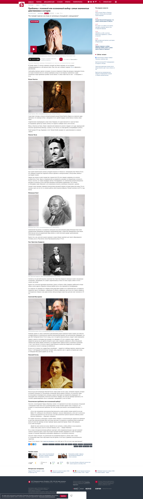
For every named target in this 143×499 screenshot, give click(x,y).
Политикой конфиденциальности (47, 496)
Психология (45, 444)
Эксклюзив (51, 13)
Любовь (62, 444)
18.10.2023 (30, 13)
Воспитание (80, 444)
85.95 (53, 462)
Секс (66, 444)
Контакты (56, 482)
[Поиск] (100, 2)
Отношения (57, 444)
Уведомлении (75, 484)
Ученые (80, 446)
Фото (91, 446)
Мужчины (70, 444)
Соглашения (87, 482)
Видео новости (86, 446)
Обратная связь (62, 482)
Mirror (72, 67)
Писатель (76, 446)
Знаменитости (51, 444)
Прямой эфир (107, 2)
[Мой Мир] (33, 444)
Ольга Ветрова (40, 13)
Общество (46, 13)
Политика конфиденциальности (47, 482)
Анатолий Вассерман (88, 444)
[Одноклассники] (31, 444)
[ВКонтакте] (29, 444)
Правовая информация (35, 482)
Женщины (75, 444)
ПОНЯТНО (63, 496)
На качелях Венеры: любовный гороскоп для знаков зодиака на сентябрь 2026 (80, 463)
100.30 (61, 462)
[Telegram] (35, 444)
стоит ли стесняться (48, 441)
